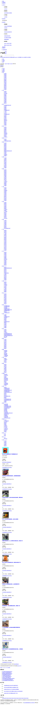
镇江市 (5, 103)
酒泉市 (5, 319)
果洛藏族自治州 (7, 305)
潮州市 (5, 230)
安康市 (5, 339)
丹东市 (5, 256)
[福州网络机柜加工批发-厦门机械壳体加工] (2, 684)
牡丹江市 (5, 426)
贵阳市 (5, 331)
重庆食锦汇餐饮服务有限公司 (7, 673)
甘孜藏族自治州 (7, 110)
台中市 (5, 440)
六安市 (5, 180)
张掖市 (5, 327)
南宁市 (5, 197)
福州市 (5, 364)
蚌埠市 (5, 170)
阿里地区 (5, 350)
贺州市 (5, 194)
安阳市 (5, 202)
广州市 (5, 233)
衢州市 (5, 299)
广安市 (5, 111)
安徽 (3, 168)
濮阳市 (5, 210)
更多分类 (1, 65)
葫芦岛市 (5, 259)
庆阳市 (5, 324)
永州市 (5, 152)
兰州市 (5, 320)
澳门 (3, 436)
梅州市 (5, 239)
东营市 (5, 75)
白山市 (5, 221)
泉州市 (5, 369)
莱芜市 (5, 79)
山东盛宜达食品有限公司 (6, 675)
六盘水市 (5, 332)
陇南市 (5, 322)
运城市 (5, 167)
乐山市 (5, 113)
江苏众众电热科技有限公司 (6, 676)
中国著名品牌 (12, 57)
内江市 (5, 118)
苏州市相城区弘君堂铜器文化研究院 (8, 678)
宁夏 (3, 357)
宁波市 (5, 298)
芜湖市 (5, 184)
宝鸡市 (5, 340)
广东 (3, 229)
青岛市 (5, 82)
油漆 (4, 57)
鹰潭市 (5, 291)
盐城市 (5, 101)
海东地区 (5, 307)
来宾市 (5, 195)
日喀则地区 (6, 355)
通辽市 (5, 381)
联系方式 (7, 467)
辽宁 (3, 251)
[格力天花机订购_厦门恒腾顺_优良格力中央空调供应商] (2, 690)
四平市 (5, 225)
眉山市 (5, 116)
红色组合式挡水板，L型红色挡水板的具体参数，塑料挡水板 (12, 497)
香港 (3, 432)
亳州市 (5, 171)
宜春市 (5, 290)
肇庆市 (5, 248)
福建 (3, 363)
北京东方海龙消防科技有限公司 (7, 679)
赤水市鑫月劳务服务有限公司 (7, 671)
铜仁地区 (5, 336)
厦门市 (5, 371)
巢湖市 (5, 172)
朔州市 (5, 163)
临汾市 (5, 161)
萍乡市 (5, 287)
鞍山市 (5, 252)
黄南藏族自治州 (7, 310)
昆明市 (5, 393)
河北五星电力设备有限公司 (6, 505)
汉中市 (5, 341)
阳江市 (5, 245)
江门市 (5, 236)
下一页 (7, 667)
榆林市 (5, 348)
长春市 (5, 222)
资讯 (5, 53)
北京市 (5, 43)
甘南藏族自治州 (7, 316)
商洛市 (5, 342)
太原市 (5, 164)
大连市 (5, 255)
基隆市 (5, 444)
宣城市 (5, 185)
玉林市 (5, 200)
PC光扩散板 (29, 57)
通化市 (5, 227)
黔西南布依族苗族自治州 (8, 335)
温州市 (5, 302)
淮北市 (5, 177)
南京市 (5, 94)
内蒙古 (3, 373)
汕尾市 (5, 242)
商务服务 (10, 26)
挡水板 (7, 698)
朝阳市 (5, 254)
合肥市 (5, 176)
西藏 (3, 349)
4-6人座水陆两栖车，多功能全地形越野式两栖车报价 (11, 627)
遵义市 (5, 337)
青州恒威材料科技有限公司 (6, 674)
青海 (3, 304)
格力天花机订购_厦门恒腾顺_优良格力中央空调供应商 (13, 691)
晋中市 (5, 160)
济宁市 (5, 78)
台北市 (5, 443)
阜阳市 (5, 175)
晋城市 (5, 159)
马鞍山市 (5, 181)
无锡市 (5, 99)
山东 (3, 72)
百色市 (5, 187)
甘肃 (3, 313)
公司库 (7, 26)
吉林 (3, 219)
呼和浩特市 (6, 379)
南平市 (5, 366)
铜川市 (5, 343)
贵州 (3, 328)
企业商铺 (3, 467)
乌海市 (5, 382)
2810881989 (33, 702)
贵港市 (5, 191)
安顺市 (5, 329)
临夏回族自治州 (7, 321)
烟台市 (5, 87)
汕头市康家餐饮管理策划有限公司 (8, 680)
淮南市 (5, 178)
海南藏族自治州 (7, 308)
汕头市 (5, 241)
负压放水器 (4, 698)
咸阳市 (5, 346)
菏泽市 (5, 76)
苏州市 (5, 96)
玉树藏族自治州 (7, 312)
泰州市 (5, 98)
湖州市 (5, 294)
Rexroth (15, 57)
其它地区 (5, 438)
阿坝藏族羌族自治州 (7, 105)
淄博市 (5, 89)
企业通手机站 (4, 49)
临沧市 (5, 395)
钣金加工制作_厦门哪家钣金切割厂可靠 (11, 693)
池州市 (5, 173)
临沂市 (5, 81)
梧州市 (5, 199)
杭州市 (5, 293)
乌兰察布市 (6, 383)
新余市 (5, 289)
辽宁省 (11, 63)
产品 (5, 51)
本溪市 (5, 253)
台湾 (3, 439)
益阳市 (5, 151)
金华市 (5, 296)
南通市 (5, 95)
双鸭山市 (5, 429)
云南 (3, 386)
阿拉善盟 (5, 374)
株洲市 (5, 155)
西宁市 (5, 311)
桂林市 (5, 192)
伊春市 (5, 431)
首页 (6, 63)
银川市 (5, 361)
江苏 (3, 90)
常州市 (5, 91)
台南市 (5, 441)
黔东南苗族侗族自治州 (8, 333)
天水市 (5, 325)
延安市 (5, 347)
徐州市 (5, 100)
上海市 (8, 43)
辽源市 (5, 224)
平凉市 (5, 323)
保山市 (5, 387)
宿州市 (5, 182)
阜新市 (5, 258)
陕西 (3, 338)
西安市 (5, 345)
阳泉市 (5, 166)
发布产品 (3, 3)
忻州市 (5, 165)
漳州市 (5, 372)
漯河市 (5, 207)
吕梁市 (5, 162)
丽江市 (5, 394)
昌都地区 (5, 351)
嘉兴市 (5, 295)
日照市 (5, 83)
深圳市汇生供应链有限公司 (6, 672)
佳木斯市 (5, 425)
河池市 (5, 193)
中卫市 (5, 362)
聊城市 (5, 80)
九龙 (5, 434)
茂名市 (5, 238)
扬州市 (5, 102)
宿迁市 (5, 97)
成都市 (5, 107)
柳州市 (5, 196)
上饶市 (5, 288)
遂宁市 (5, 121)
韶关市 (5, 243)
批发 (18, 665)
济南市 (5, 77)
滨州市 (5, 73)
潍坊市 (5, 86)
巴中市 (5, 106)
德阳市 (5, 109)
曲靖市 (5, 397)
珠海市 (5, 250)
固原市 (5, 358)
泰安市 (5, 84)
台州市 (5, 301)
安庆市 (5, 169)
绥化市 (5, 430)
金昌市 (5, 318)
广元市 (5, 112)
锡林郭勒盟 (6, 384)
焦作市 (5, 204)
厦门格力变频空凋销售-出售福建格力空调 (11, 687)
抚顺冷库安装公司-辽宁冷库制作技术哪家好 (11, 689)
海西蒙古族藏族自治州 (8, 309)
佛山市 (5, 232)
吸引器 (8, 57)
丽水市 (5, 297)
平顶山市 (5, 209)
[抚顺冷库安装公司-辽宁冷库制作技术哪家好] (2, 688)
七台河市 (5, 427)
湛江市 (5, 247)
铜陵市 (5, 183)
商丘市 (5, 212)
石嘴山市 (5, 359)
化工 (5, 37)
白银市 (5, 314)
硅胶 (6, 57)
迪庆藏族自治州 (7, 391)
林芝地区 (5, 353)
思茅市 (5, 398)
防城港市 (5, 190)
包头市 (5, 376)
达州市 (5, 108)
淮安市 (5, 92)
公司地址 (10, 467)
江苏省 (10, 45)
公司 (5, 52)
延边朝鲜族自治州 (7, 228)
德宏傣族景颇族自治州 (8, 390)
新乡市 (5, 213)
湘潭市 (5, 149)
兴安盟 (5, 385)
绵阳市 (5, 117)
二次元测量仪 (19, 57)
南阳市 (5, 208)
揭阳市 (5, 237)
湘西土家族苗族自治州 (8, 150)
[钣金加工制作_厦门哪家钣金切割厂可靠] (2, 692)
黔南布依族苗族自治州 (8, 334)
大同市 (5, 158)
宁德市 (5, 367)
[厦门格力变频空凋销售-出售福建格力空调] (2, 686)
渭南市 (5, 344)
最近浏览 (3, 18)
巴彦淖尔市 (6, 375)
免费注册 (3, 2)
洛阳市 (5, 206)
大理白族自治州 (7, 389)
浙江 (3, 292)
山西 (3, 156)
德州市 (5, 74)
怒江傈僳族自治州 (7, 396)
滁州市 (5, 174)
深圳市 (5, 244)
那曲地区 (5, 354)
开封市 (5, 205)
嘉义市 (5, 445)
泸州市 (5, 115)
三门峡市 (5, 211)
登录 (3, 1)
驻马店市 (5, 218)
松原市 (5, 226)
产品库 (5, 26)
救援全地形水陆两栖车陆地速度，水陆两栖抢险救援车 (11, 475)
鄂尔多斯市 (6, 378)
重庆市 (5, 45)
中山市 (5, 249)
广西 (3, 186)
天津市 (10, 43)
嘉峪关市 (5, 317)
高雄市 (5, 442)
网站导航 (3, 22)
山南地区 (5, 356)
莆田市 (5, 368)
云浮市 (5, 246)
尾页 (9, 667)
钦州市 (5, 198)
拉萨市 (5, 352)
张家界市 (5, 154)
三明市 (5, 370)
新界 (5, 435)
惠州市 (5, 235)
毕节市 (5, 330)
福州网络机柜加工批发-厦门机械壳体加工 (11, 685)
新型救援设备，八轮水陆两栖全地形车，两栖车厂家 (11, 605)
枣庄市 (5, 88)
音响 (3, 57)
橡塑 (10, 37)
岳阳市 (5, 153)
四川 (3, 104)
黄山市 (5, 179)
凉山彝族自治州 (7, 114)
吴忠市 (5, 360)
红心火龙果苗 (24, 57)
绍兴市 (5, 300)
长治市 (5, 157)
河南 (3, 201)
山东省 (8, 45)
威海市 (5, 85)
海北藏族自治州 (7, 306)
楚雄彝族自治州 (7, 388)
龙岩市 (5, 365)
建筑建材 (7, 39)
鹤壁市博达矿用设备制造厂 (6, 462)
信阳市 (5, 214)
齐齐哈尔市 (6, 428)
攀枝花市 (5, 120)
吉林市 (5, 223)
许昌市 (5, 215)
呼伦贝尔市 (6, 380)
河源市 (5, 234)
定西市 (5, 315)
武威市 (5, 326)
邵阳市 (5, 148)
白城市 (5, 220)
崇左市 (5, 189)
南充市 (5, 119)
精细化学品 (8, 37)
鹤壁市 (5, 203)
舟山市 (5, 303)
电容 (1, 57)
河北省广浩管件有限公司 (6, 677)
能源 (5, 39)
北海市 (5, 188)
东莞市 (5, 231)
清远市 (5, 240)
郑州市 (5, 216)
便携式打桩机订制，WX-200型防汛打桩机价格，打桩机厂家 (12, 540)
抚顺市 (5, 257)
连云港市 (5, 93)
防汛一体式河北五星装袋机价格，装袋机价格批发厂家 (11, 562)
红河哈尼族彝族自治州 (8, 392)
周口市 (5, 217)
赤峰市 (5, 377)
